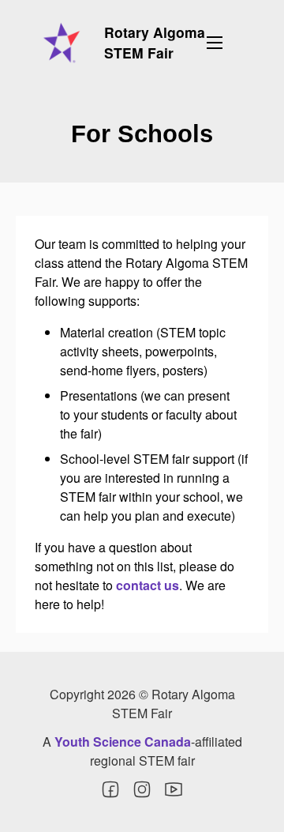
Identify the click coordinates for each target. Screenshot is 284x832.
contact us (147, 585)
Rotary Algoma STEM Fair (154, 42)
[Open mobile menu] (214, 42)
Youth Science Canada (122, 741)
